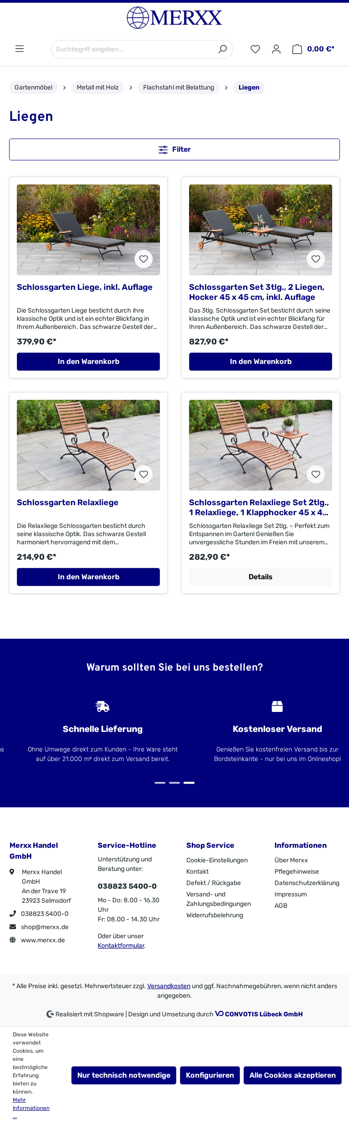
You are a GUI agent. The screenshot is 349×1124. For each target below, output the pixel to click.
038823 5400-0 (44, 914)
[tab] (160, 783)
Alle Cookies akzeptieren (292, 1075)
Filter (180, 149)
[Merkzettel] (255, 49)
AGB (280, 906)
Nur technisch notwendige (123, 1075)
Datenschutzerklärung (306, 883)
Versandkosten (168, 986)
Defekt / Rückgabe (213, 883)
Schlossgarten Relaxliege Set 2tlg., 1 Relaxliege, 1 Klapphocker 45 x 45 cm (259, 507)
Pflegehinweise (296, 871)
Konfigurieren (210, 1075)
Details (261, 576)
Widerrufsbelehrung (214, 915)
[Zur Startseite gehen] (174, 17)
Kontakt (197, 871)
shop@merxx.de (44, 927)
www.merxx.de (42, 940)
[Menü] (19, 49)
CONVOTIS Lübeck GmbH (264, 1014)
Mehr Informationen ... (31, 1108)
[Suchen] (222, 49)
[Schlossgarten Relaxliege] (88, 445)
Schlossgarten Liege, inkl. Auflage (85, 287)
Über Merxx (291, 860)
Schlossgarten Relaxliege (68, 502)
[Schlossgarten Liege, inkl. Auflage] (88, 229)
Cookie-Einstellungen (217, 860)
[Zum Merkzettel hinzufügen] (144, 259)
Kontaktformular (121, 946)
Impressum (290, 894)
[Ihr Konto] (276, 49)
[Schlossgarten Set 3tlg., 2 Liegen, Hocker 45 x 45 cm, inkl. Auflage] (260, 229)
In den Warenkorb (89, 361)
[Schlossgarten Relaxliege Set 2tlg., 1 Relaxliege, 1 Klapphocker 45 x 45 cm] (260, 445)
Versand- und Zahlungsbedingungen (218, 899)
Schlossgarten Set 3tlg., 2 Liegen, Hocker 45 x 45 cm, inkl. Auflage (256, 292)
